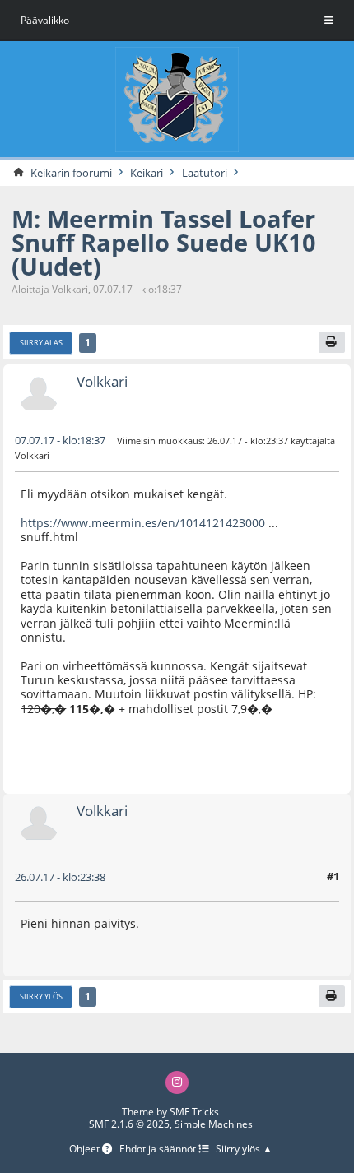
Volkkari (102, 381)
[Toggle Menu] (328, 20)
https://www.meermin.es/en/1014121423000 (143, 523)
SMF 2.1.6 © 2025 (129, 1124)
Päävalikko (45, 20)
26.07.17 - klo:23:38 (60, 876)
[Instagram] (177, 1082)
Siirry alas (41, 342)
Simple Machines (214, 1124)
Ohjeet (85, 1149)
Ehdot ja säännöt (158, 1149)
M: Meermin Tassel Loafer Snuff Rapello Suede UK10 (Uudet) (164, 242)
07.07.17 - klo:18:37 (60, 440)
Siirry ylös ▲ (244, 1149)
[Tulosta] (332, 342)
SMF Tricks (194, 1112)
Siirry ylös (41, 996)
